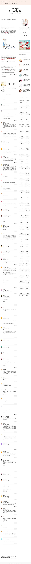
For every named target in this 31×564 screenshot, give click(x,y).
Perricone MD (27, 244)
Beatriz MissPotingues (5, 209)
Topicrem (21, 286)
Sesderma (27, 268)
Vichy (27, 290)
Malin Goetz (22, 217)
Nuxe (21, 241)
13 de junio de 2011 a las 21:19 (6, 424)
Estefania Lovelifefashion (6, 416)
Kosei (27, 199)
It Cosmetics (27, 185)
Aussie (27, 107)
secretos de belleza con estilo (6, 251)
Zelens (27, 295)
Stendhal (27, 275)
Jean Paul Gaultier (21, 187)
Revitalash (21, 253)
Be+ (21, 114)
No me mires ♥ (4, 389)
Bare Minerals (22, 112)
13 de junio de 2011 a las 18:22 (6, 359)
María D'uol (21, 220)
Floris (27, 166)
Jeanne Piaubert (27, 187)
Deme (3, 459)
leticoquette (4, 451)
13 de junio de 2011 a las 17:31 (6, 328)
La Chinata (21, 205)
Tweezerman (27, 286)
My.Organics (27, 229)
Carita (22, 133)
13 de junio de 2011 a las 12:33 (6, 226)
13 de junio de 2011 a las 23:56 (6, 496)
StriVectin (21, 277)
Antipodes (21, 102)
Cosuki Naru (4, 141)
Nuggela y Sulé (27, 239)
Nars (27, 232)
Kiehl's (27, 195)
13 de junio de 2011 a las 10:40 (6, 157)
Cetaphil (27, 136)
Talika (27, 277)
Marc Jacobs (27, 217)
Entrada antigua (12, 558)
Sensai (27, 265)
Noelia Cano (4, 104)
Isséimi (22, 185)
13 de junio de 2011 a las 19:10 (6, 370)
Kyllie (3, 352)
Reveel (27, 251)
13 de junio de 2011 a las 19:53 (6, 390)
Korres (22, 199)
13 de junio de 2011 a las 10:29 (6, 123)
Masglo (27, 220)
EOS (21, 156)
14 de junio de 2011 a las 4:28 (6, 502)
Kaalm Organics (27, 192)
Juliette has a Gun (27, 190)
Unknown (4, 148)
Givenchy (21, 175)
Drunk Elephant (21, 154)
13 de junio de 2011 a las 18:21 (6, 353)
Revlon (27, 253)
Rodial (22, 256)
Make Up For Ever (27, 215)
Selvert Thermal (21, 265)
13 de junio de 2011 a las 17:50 (6, 340)
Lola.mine (4, 122)
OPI (27, 241)
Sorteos (5, 76)
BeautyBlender (27, 114)
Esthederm (21, 163)
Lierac (22, 210)
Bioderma (21, 121)
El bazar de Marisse (5, 131)
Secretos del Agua (22, 263)
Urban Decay (22, 288)
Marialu (3, 295)
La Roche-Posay (27, 205)
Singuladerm (27, 270)
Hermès (22, 180)
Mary (3, 516)
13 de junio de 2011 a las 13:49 (6, 246)
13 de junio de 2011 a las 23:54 (6, 486)
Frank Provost (27, 168)
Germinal (27, 171)
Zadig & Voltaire (21, 295)
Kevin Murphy (22, 195)
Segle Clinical (27, 263)
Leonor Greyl (27, 208)
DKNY (21, 145)
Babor (27, 109)
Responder (15, 120)
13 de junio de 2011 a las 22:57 (6, 460)
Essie (27, 161)
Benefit (22, 117)
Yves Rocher (22, 293)
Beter (27, 117)
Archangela (22, 105)
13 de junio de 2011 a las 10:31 (6, 142)
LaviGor (22, 208)
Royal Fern (21, 258)
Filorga (22, 166)
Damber (4, 245)
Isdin (21, 183)
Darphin (27, 145)
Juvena (22, 192)
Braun (22, 126)
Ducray (27, 154)
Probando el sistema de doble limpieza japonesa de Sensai (26, 65)
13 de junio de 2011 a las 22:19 (6, 444)
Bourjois (27, 124)
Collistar (27, 143)
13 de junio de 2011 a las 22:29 (6, 452)
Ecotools (27, 156)
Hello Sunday (27, 178)
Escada (27, 159)
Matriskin (21, 222)
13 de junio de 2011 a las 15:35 (6, 259)
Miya (21, 227)
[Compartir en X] (14, 74)
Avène (22, 109)
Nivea (22, 239)
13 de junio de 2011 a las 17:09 (6, 296)
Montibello (27, 227)
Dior (21, 148)
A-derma (22, 97)
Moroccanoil (22, 229)
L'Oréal (22, 202)
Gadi (7, 30)
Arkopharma (27, 105)
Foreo (22, 168)
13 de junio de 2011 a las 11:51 (6, 216)
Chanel (22, 138)
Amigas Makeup (5, 443)
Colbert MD (21, 143)
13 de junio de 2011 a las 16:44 (6, 290)
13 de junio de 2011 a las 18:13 (6, 347)
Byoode (22, 129)
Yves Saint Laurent (27, 293)
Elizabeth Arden (21, 159)
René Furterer (22, 251)
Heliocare (21, 178)
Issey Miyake (27, 183)
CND (27, 129)
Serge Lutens (22, 268)
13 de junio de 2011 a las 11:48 (6, 210)
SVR (27, 258)
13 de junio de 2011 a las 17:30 (6, 318)
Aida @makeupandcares (6, 164)
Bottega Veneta (21, 124)
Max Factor (27, 222)
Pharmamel (21, 246)
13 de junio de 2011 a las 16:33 (6, 267)
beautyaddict (4, 369)
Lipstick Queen (27, 210)
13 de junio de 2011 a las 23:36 (6, 480)
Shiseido (21, 270)
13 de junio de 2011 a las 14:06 (6, 252)
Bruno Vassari (27, 126)
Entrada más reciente (5, 557)
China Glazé (27, 138)
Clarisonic (21, 141)
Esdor (22, 161)
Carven (27, 133)
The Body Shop (27, 280)
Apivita (27, 102)
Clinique (27, 141)
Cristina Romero (5, 479)
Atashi (22, 107)
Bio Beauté (21, 119)
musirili (3, 339)
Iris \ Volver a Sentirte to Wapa (6, 215)
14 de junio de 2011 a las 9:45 (6, 509)
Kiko (21, 197)
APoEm (27, 97)
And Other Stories (21, 100)
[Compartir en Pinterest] (16, 74)
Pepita (3, 266)
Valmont (21, 290)
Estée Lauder (27, 163)
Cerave (22, 136)
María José (4, 233)
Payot (22, 244)
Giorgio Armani (27, 173)
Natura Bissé (27, 234)
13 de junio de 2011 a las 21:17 (6, 417)
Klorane (27, 197)
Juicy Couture (22, 190)
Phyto (27, 246)
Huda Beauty (27, 180)
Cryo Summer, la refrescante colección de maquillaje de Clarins (26, 75)
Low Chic (4, 485)
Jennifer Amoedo (5, 501)
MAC (21, 215)
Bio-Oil (27, 119)
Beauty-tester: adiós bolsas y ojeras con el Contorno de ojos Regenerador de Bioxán (26, 85)
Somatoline (21, 275)
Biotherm (27, 121)
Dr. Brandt (21, 151)
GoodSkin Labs (27, 175)
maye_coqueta (4, 346)
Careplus (27, 131)
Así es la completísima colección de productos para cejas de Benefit (26, 90)
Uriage (27, 288)
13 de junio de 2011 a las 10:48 (6, 165)
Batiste (27, 112)
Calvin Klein (22, 131)
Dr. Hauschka (27, 151)
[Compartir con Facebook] (13, 74)
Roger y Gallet (27, 256)
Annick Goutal (27, 100)
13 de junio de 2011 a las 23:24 (6, 474)
